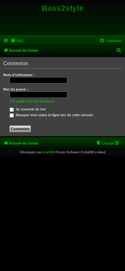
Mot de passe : (15, 89)
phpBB (48, 152)
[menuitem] (17, 41)
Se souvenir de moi (30, 109)
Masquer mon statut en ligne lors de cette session (54, 115)
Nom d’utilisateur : (19, 75)
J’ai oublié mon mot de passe (32, 101)
